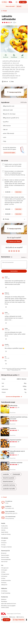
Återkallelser (4, 601)
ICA (2, 565)
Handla (3, 523)
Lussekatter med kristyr (16, 462)
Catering (3, 530)
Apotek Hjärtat (4, 532)
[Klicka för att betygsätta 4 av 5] (16, 251)
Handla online (4, 526)
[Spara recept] (8, 406)
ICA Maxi (3, 578)
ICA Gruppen (4, 570)
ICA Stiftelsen (4, 591)
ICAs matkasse (4, 528)
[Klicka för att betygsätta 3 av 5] (14, 251)
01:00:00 (7, 192)
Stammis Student (5, 555)
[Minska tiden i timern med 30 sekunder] (3, 192)
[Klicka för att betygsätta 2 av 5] (11, 251)
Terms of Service (15, 369)
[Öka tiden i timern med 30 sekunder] (12, 192)
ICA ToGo (3, 544)
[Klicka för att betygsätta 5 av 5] (19, 251)
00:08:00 (7, 214)
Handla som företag (5, 534)
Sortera (23, 257)
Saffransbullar (13, 405)
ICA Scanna (3, 542)
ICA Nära (3, 572)
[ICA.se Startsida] (10, 2)
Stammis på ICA (5, 550)
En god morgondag (5, 593)
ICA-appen (3, 540)
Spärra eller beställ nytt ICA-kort (8, 603)
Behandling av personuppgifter (8, 605)
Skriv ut (6, 81)
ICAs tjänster (4, 538)
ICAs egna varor (5, 568)
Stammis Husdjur (5, 557)
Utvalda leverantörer (6, 580)
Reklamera (3, 599)
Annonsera (3, 582)
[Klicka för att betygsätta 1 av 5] (9, 251)
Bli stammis (3, 553)
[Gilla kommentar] (6, 287)
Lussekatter (13, 428)
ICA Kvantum (4, 576)
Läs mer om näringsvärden (13, 396)
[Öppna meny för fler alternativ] (8, 408)
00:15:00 (7, 209)
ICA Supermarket (5, 574)
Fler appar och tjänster (6, 547)
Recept (5, 10)
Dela (12, 81)
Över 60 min (5, 57)
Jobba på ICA (4, 584)
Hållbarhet (4, 588)
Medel (22, 57)
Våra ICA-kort (4, 561)
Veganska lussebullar (15, 439)
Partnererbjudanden (6, 559)
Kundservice (4, 597)
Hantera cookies (5, 607)
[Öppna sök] (16, 2)
